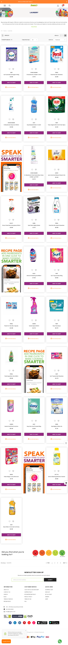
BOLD (34, 273)
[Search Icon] (11, 5)
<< (2, 31)
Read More (34, 26)
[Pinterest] (24, 622)
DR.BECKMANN (34, 72)
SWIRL (34, 223)
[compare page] (66, 443)
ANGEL (11, 474)
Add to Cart (11, 82)
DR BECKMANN (11, 122)
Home (4, 31)
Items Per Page (26, 39)
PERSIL (56, 72)
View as (56, 35)
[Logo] (34, 5)
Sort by (51, 39)
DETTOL (57, 474)
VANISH (34, 323)
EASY (34, 122)
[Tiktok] (33, 622)
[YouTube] (29, 622)
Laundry (10, 31)
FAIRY (56, 122)
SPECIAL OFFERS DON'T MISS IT (25, 1)
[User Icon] (58, 6)
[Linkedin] (14, 622)
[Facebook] (10, 622)
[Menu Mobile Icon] (5, 6)
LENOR (56, 173)
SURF (11, 72)
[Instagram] (19, 622)
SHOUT (11, 223)
